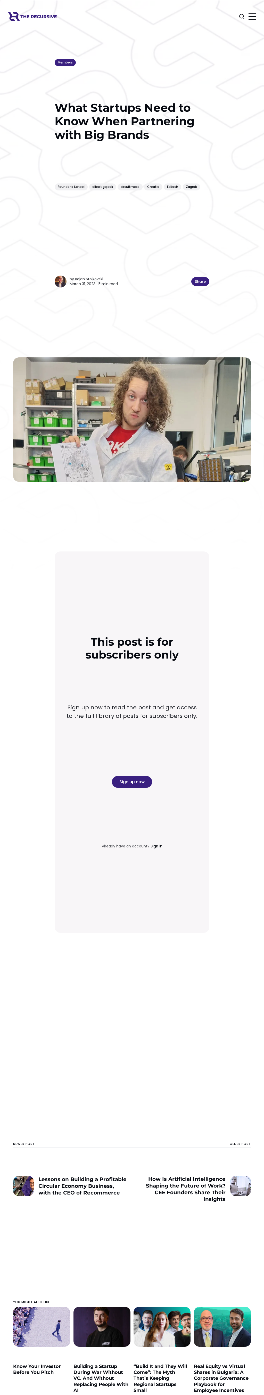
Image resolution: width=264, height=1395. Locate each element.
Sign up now (132, 782)
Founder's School (71, 187)
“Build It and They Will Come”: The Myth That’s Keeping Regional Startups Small (160, 1378)
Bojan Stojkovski (89, 279)
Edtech (172, 187)
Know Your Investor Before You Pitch (37, 1369)
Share (200, 281)
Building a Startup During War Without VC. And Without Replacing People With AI (100, 1378)
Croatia (153, 187)
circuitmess (130, 187)
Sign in (156, 846)
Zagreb (191, 187)
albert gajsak (102, 187)
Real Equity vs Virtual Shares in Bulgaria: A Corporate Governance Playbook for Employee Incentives (221, 1378)
